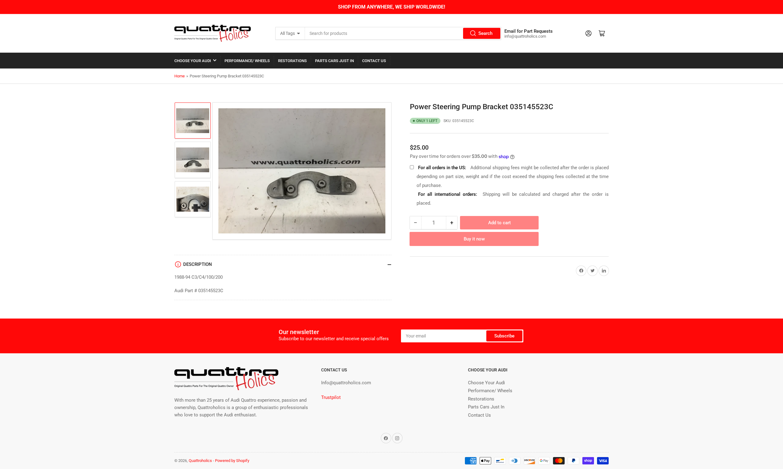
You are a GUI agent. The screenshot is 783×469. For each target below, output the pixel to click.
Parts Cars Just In (334, 60)
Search (485, 33)
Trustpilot (331, 397)
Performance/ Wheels (247, 60)
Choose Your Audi (192, 60)
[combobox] (403, 33)
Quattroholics (200, 460)
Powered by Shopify (232, 460)
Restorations (292, 60)
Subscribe (504, 336)
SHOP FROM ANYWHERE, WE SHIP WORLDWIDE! (391, 7)
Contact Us (374, 60)
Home (179, 76)
